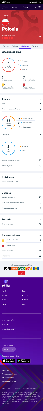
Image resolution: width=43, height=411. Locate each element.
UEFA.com (5, 325)
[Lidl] (36, 268)
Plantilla (35, 46)
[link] (14, 7)
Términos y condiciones (9, 374)
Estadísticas (25, 46)
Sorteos (4, 295)
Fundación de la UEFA (9, 329)
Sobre (24, 304)
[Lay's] (28, 268)
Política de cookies (8, 377)
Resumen (6, 46)
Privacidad (5, 370)
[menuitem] (15, 7)
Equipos (25, 295)
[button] (37, 7)
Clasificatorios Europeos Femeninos (5, 7)
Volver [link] (6, 15)
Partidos (15, 46)
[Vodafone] (21, 273)
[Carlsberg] (21, 268)
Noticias (25, 300)
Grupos (4, 300)
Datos (24, 291)
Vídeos (4, 304)
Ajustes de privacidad (9, 381)
